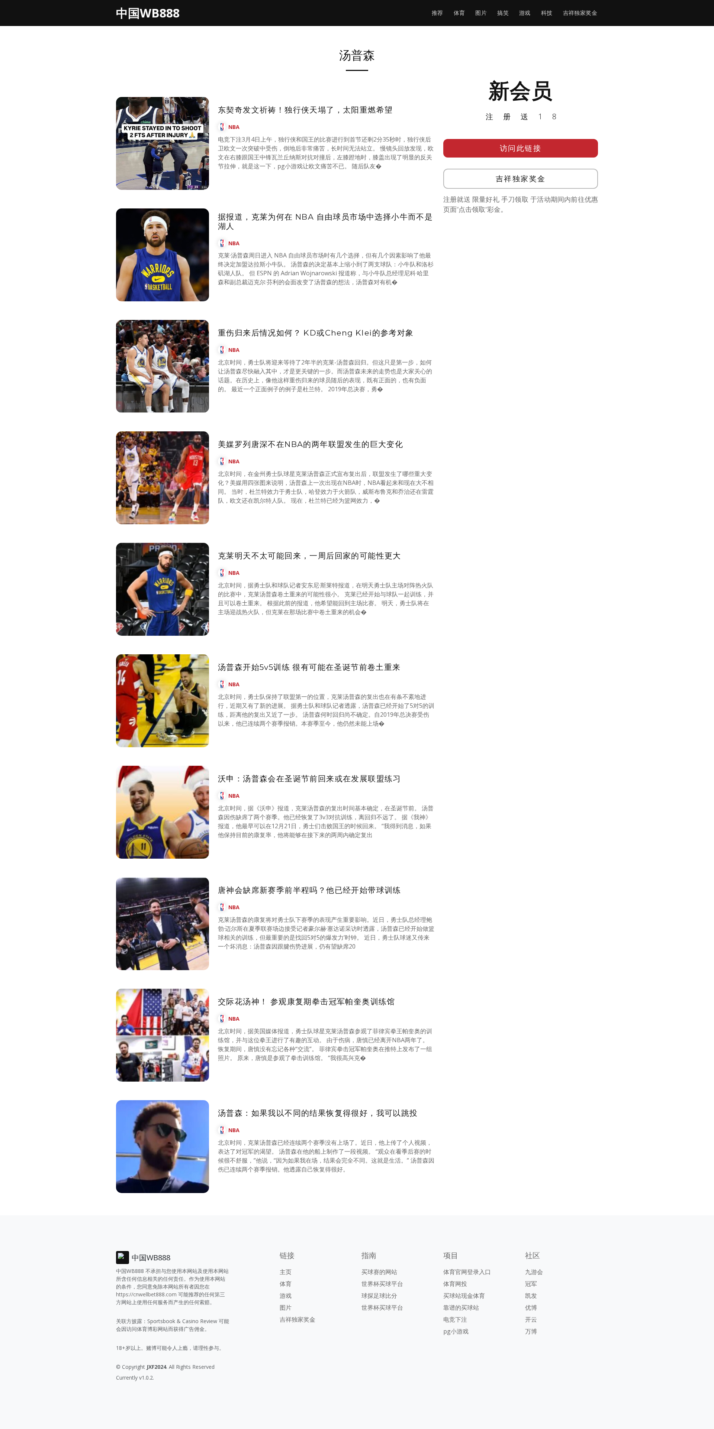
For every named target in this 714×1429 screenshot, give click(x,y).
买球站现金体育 (464, 1296)
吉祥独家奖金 (580, 12)
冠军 (531, 1284)
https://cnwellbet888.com (146, 1294)
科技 (547, 12)
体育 (459, 12)
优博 (531, 1307)
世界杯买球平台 (382, 1284)
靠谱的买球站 (461, 1307)
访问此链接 (521, 148)
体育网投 (455, 1284)
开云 (531, 1319)
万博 (531, 1331)
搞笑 (503, 12)
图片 (481, 12)
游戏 (525, 12)
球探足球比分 (379, 1296)
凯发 (531, 1296)
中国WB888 (148, 13)
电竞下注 (455, 1319)
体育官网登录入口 (467, 1272)
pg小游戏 (456, 1331)
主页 (286, 1272)
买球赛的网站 (379, 1272)
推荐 (437, 12)
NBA (233, 126)
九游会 (534, 1272)
